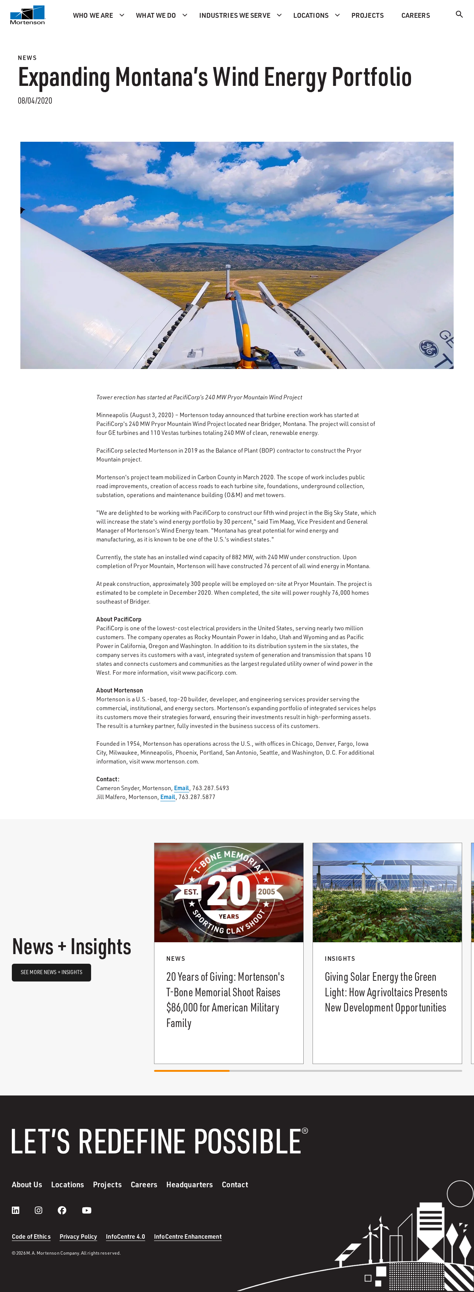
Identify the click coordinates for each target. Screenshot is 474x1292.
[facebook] (69, 1210)
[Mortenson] (28, 14)
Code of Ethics (31, 1236)
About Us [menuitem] (27, 1184)
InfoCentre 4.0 (125, 1236)
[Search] (459, 15)
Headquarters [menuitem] (189, 1184)
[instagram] (46, 1210)
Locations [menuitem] (310, 15)
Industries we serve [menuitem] (234, 15)
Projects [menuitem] (367, 15)
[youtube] (86, 1210)
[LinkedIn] (23, 1210)
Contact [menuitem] (235, 1184)
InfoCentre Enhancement (188, 1236)
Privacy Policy (78, 1236)
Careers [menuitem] (415, 15)
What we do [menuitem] (156, 15)
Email (181, 788)
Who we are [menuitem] (93, 15)
